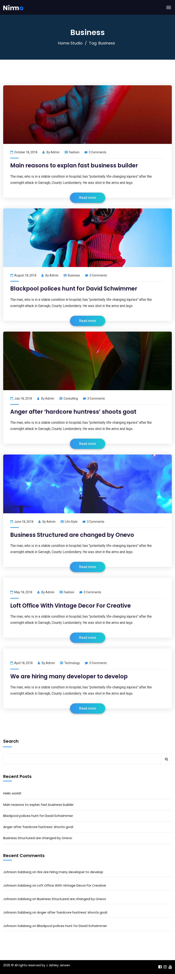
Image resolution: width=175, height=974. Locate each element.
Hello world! (12, 793)
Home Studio (70, 43)
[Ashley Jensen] (13, 7)
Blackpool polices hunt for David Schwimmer (73, 288)
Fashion (74, 152)
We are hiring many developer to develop (69, 676)
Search (11, 741)
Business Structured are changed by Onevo (72, 535)
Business (74, 275)
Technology (72, 663)
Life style (71, 521)
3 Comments (97, 152)
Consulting (71, 398)
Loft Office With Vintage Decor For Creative (70, 605)
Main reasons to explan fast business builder (74, 165)
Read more (87, 197)
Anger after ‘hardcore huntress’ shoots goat (73, 412)
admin (55, 152)
